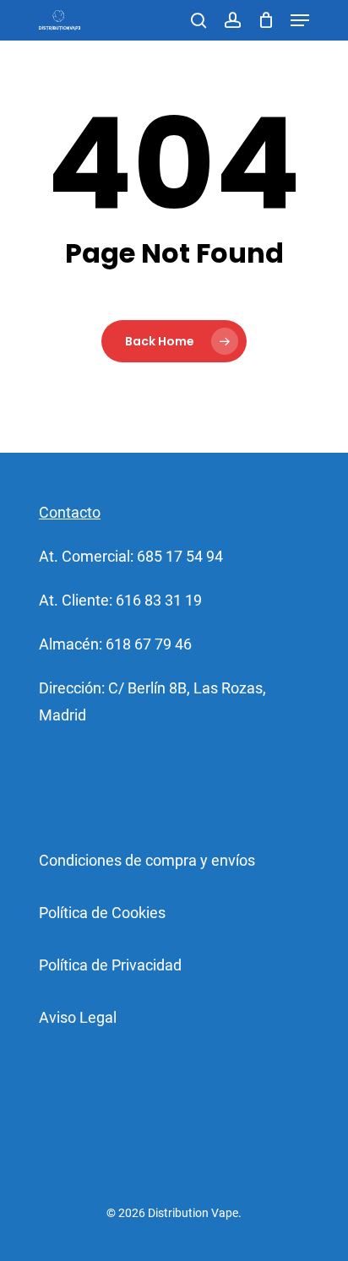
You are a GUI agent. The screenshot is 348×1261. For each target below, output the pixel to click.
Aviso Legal (78, 1017)
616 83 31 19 (159, 600)
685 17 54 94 (180, 556)
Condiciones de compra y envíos (147, 860)
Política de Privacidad (110, 965)
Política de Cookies (102, 912)
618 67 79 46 (149, 644)
